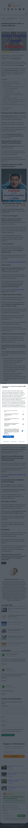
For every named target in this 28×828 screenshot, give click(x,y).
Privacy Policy (22, 441)
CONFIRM (8, 436)
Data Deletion (6, 441)
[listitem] (14, 411)
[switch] (23, 414)
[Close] (25, 386)
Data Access (14, 441)
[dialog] (14, 414)
